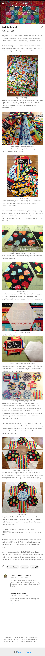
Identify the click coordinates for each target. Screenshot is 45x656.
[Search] (42, 4)
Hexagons (24, 567)
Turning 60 (34, 567)
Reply (12, 589)
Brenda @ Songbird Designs (20, 575)
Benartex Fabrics (12, 567)
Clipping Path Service (18, 594)
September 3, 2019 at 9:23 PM (19, 595)
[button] (42, 27)
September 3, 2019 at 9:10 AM (19, 577)
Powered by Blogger (24, 652)
